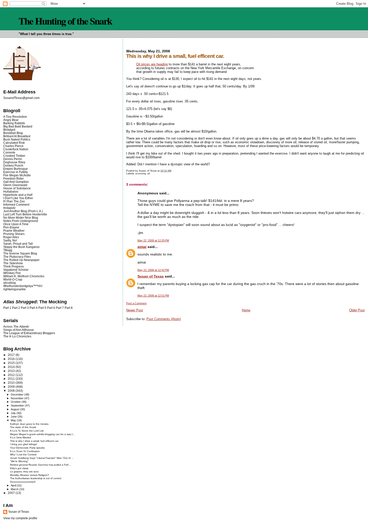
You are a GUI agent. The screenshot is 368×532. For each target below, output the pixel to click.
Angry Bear (11, 119)
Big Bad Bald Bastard (17, 126)
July (14, 413)
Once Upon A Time (16, 224)
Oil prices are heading (152, 64)
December (17, 394)
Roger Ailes (11, 237)
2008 (12, 390)
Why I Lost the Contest (23, 454)
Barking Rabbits (14, 123)
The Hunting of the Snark (65, 21)
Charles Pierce (13, 146)
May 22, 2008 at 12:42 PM (153, 270)
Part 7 (60, 308)
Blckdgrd (9, 129)
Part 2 (16, 308)
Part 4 (34, 308)
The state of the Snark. (23, 427)
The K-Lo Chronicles (17, 336)
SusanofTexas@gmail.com (21, 98)
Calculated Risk (14, 142)
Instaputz (9, 207)
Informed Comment (16, 204)
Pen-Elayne (11, 227)
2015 (12, 362)
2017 (12, 354)
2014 (12, 366)
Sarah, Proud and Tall (18, 243)
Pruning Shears (14, 233)
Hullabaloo (10, 191)
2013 (12, 370)
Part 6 (51, 308)
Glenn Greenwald (15, 185)
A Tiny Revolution (15, 116)
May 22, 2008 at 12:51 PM (153, 295)
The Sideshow (13, 263)
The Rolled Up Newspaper (21, 259)
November (17, 398)
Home (246, 310)
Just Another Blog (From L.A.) (23, 211)
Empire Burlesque (15, 168)
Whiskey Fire (12, 273)
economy (140, 173)
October (16, 401)
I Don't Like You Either (18, 198)
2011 (12, 378)
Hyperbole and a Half (17, 194)
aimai (141, 247)
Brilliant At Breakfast (16, 136)
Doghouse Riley (14, 162)
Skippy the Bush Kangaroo (21, 246)
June (14, 416)
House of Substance (17, 188)
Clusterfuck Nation (15, 149)
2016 (12, 358)
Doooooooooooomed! (23, 481)
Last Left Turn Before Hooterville (25, 214)
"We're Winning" (19, 461)
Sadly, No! (10, 240)
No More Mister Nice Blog (20, 217)
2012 (12, 374)
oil (148, 173)
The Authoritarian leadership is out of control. (36, 478)
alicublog (9, 282)
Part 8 (69, 308)
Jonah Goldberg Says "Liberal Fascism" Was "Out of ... (42, 458)
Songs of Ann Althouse (18, 329)
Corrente (9, 152)
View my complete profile (20, 518)
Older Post (357, 310)
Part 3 (25, 308)
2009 (12, 386)
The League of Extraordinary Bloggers (29, 333)
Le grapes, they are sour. (24, 471)
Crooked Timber (14, 155)
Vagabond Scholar (16, 269)
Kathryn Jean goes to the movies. (29, 424)
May (14, 420)
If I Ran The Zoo (14, 201)
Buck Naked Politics (16, 139)
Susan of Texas (150, 276)
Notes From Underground (20, 220)
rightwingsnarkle (14, 289)
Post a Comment (136, 303)
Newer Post (134, 310)
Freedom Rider (13, 178)
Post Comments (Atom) (163, 319)
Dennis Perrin (12, 159)
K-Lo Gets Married (20, 437)
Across (16, 326)
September (18, 405)
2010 (12, 382)
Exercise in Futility (15, 172)
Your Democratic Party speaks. (27, 447)
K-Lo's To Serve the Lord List (27, 430)
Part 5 (42, 308)
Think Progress (13, 266)
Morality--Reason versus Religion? (29, 475)
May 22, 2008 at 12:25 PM (153, 240)
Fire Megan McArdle (17, 175)
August (15, 409)
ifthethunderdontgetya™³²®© (23, 286)
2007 (12, 492)
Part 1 (7, 308)
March (15, 489)
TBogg (7, 250)
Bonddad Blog (13, 133)
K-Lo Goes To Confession (25, 451)
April (14, 485)
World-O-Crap (12, 279)
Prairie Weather (14, 230)
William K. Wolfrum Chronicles (23, 276)
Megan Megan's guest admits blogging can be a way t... (42, 434)
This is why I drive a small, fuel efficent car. (34, 441)
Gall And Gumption (16, 181)
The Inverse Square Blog (20, 253)
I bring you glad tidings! (23, 444)
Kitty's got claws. (19, 468)
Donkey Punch (13, 165)
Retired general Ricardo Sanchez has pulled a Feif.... (40, 464)
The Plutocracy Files (17, 256)
